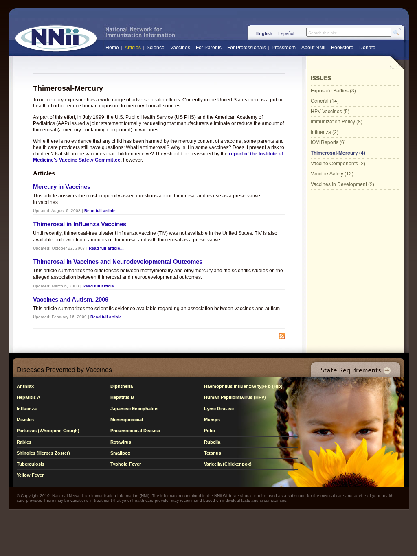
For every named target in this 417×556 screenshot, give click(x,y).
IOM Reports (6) (328, 141)
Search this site (322, 33)
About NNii (313, 47)
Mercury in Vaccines (61, 186)
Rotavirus (120, 442)
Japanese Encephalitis (134, 408)
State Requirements (354, 367)
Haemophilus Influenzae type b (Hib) (243, 386)
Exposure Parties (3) (333, 90)
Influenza (27, 408)
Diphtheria (121, 386)
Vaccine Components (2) (338, 163)
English (264, 33)
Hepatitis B (122, 397)
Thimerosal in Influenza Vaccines (79, 224)
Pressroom (284, 47)
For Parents (209, 47)
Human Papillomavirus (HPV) (235, 397)
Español (286, 33)
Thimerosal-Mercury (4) (338, 152)
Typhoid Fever (125, 464)
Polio (209, 430)
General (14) (325, 100)
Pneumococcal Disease (135, 430)
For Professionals (246, 47)
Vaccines (180, 47)
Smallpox (120, 453)
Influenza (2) (324, 131)
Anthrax (25, 386)
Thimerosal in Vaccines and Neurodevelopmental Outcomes (117, 261)
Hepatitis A (28, 397)
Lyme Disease (219, 408)
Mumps (212, 419)
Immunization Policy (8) (336, 121)
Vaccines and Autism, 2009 (70, 299)
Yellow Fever (30, 475)
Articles (133, 47)
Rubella (212, 442)
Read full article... (101, 210)
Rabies (24, 442)
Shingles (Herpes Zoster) (43, 453)
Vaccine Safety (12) (332, 173)
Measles (25, 419)
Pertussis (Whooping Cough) (48, 430)
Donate (367, 47)
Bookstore (342, 47)
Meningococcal (126, 419)
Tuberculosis (30, 464)
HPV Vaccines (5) (330, 110)
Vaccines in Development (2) (342, 183)
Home (112, 47)
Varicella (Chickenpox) (228, 464)
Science (156, 47)
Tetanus (212, 453)
